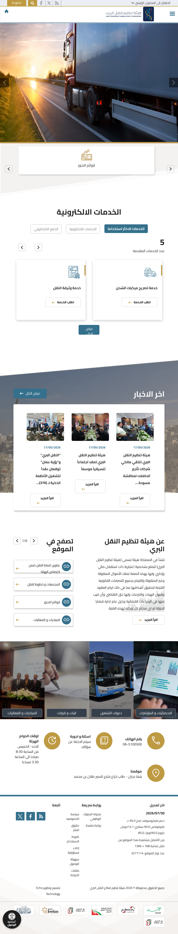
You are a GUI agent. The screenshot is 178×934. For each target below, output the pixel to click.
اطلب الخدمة (142, 302)
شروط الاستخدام (73, 839)
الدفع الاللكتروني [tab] (46, 229)
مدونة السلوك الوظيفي (92, 816)
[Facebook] (41, 3)
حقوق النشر (75, 827)
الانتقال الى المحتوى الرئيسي (152, 3)
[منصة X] (49, 3)
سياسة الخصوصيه (72, 816)
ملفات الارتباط (75, 872)
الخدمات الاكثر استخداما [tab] (126, 228)
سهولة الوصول (74, 861)
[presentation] (170, 169)
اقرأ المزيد (136, 498)
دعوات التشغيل (111, 713)
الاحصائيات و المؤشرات (156, 713)
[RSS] (57, 3)
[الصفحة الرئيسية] (6, 11)
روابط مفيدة (93, 825)
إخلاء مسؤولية (73, 850)
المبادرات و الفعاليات (22, 713)
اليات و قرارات (66, 713)
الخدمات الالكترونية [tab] (83, 229)
